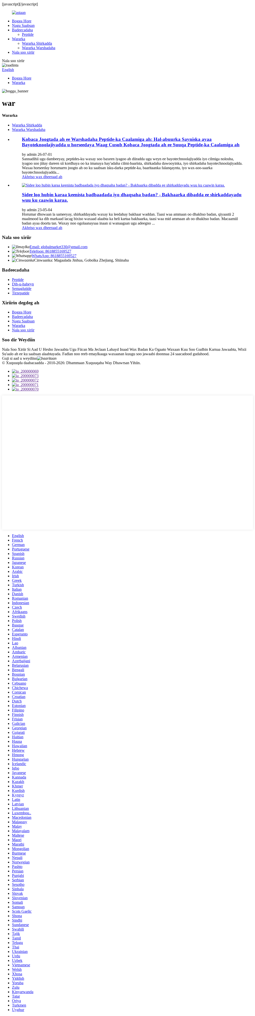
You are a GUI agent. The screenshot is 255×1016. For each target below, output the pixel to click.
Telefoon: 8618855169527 (50, 251)
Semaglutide (21, 288)
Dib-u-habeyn (23, 284)
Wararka (18, 39)
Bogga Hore (21, 21)
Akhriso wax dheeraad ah (42, 177)
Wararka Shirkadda (37, 43)
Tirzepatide (20, 293)
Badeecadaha (22, 30)
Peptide (28, 34)
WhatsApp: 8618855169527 (54, 256)
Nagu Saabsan (23, 25)
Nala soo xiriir (23, 52)
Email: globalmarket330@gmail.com (58, 247)
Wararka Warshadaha (38, 48)
